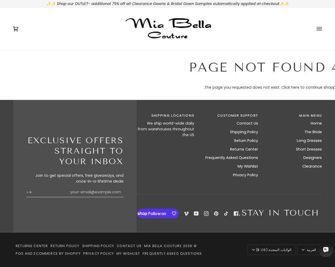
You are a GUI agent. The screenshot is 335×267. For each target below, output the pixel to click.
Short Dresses (309, 149)
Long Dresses (309, 140)
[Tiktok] (226, 213)
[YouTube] (196, 213)
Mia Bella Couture (163, 245)
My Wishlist (248, 166)
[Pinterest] (216, 213)
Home (316, 123)
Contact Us (247, 123)
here (295, 87)
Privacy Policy (245, 175)
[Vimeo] (186, 213)
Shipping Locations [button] (172, 115)
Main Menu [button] (310, 115)
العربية (311, 249)
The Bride (313, 132)
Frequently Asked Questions (231, 157)
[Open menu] (314, 29)
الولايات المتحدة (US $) (274, 249)
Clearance (312, 166)
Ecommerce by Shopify (57, 253)
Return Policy (246, 140)
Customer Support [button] (237, 115)
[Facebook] (236, 213)
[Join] (33, 192)
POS (20, 253)
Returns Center (244, 149)
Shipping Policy (244, 132)
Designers (312, 157)
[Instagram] (206, 213)
